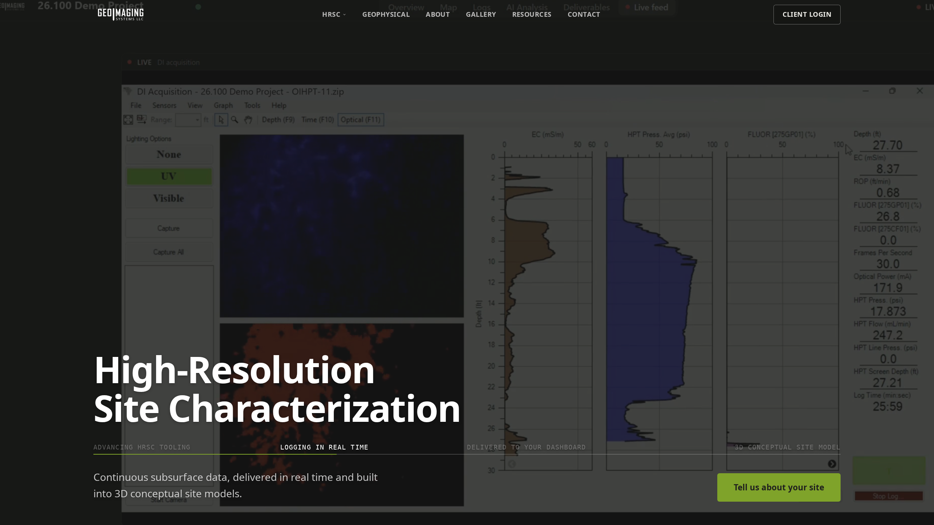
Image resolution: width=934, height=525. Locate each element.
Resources (532, 14)
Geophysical (386, 14)
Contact (584, 14)
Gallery (481, 14)
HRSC (331, 14)
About (438, 14)
